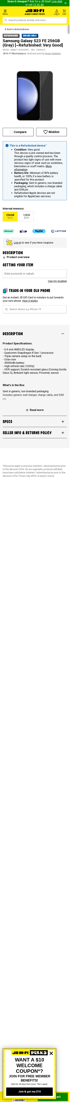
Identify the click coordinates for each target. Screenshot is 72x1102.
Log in (17, 242)
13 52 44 (38, 4)
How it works (30, 300)
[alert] (35, 170)
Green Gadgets (53, 53)
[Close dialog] (51, 1064)
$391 (26, 216)
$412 (10, 216)
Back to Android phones (18, 29)
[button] (12, 12)
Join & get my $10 (29, 1091)
